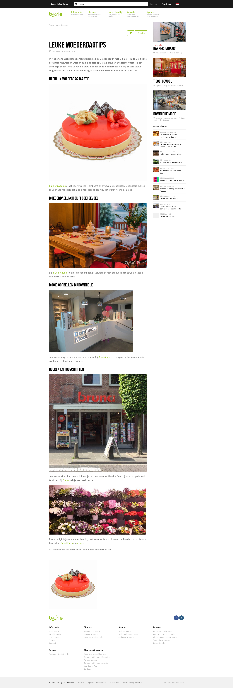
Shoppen (123, 627)
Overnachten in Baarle (93, 637)
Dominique (104, 357)
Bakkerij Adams (57, 185)
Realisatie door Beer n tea (174, 682)
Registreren (166, 4)
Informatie (54, 627)
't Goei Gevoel (59, 272)
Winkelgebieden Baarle (128, 634)
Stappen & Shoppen (93, 650)
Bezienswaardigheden (163, 631)
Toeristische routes (161, 640)
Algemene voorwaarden (97, 682)
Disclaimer (114, 682)
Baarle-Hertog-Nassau (60, 4)
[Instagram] (181, 617)
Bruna (66, 480)
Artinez (80, 543)
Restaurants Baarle (92, 631)
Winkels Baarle (125, 631)
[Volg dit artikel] (130, 33)
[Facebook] (176, 617)
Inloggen (153, 4)
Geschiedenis (55, 634)
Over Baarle (54, 631)
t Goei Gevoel (162, 81)
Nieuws (52, 640)
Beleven (157, 627)
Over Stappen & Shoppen (95, 654)
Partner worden (90, 660)
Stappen (88, 627)
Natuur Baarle (159, 643)
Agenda (52, 650)
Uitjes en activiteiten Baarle (165, 637)
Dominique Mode (164, 113)
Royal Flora (67, 543)
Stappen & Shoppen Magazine (97, 657)
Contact (52, 643)
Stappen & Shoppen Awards (96, 663)
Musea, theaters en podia (164, 634)
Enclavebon (54, 637)
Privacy (81, 682)
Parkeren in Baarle (126, 637)
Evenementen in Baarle (59, 654)
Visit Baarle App (90, 666)
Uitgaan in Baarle (91, 634)
